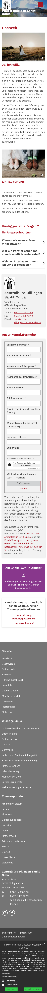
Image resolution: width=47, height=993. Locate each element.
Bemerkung (13, 447)
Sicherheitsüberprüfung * (20, 458)
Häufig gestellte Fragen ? (20, 226)
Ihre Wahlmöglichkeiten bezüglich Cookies (23, 946)
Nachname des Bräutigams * (22, 376)
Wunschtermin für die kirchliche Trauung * (22, 424)
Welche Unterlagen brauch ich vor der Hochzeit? (20, 263)
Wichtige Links (12, 720)
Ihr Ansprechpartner (17, 232)
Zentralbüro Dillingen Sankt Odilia (23, 295)
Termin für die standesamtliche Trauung (23, 410)
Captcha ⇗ (34, 468)
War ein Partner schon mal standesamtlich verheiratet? (21, 252)
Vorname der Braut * (18, 344)
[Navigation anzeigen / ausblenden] (40, 4)
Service (7, 651)
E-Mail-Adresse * (16, 387)
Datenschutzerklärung (34, 970)
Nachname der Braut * (19, 355)
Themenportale (12, 796)
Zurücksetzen (23, 483)
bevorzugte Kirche (16, 437)
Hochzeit (9, 28)
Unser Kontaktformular (19, 334)
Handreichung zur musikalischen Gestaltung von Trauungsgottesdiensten (23, 606)
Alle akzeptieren (33, 989)
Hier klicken (26, 465)
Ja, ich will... (11, 64)
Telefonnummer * (16, 398)
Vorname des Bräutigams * (21, 366)
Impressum (6, 974)
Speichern (11, 989)
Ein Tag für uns (13, 181)
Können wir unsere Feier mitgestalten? (18, 242)
